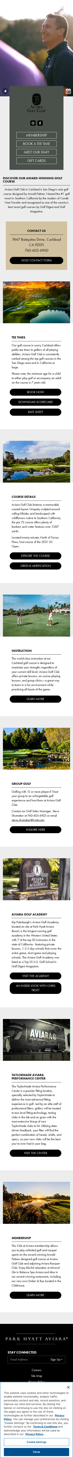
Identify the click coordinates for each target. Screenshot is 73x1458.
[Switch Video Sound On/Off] (5, 91)
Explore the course (35, 556)
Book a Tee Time (36, 143)
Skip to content (14, 18)
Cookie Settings (36, 1442)
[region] (36, 1420)
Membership (36, 135)
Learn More (35, 699)
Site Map (36, 1376)
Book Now (35, 392)
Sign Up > (56, 1359)
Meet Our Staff (36, 152)
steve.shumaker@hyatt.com (28, 820)
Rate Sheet (35, 412)
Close (36, 1451)
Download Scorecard (35, 402)
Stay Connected (22, 1352)
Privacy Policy (34, 1434)
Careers (36, 1370)
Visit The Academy (35, 976)
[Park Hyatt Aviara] (31, 6)
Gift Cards (36, 160)
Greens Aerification (35, 566)
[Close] (68, 1387)
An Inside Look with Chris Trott (35, 988)
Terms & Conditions (45, 1426)
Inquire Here (35, 830)
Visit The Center (35, 1153)
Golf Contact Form (36, 260)
